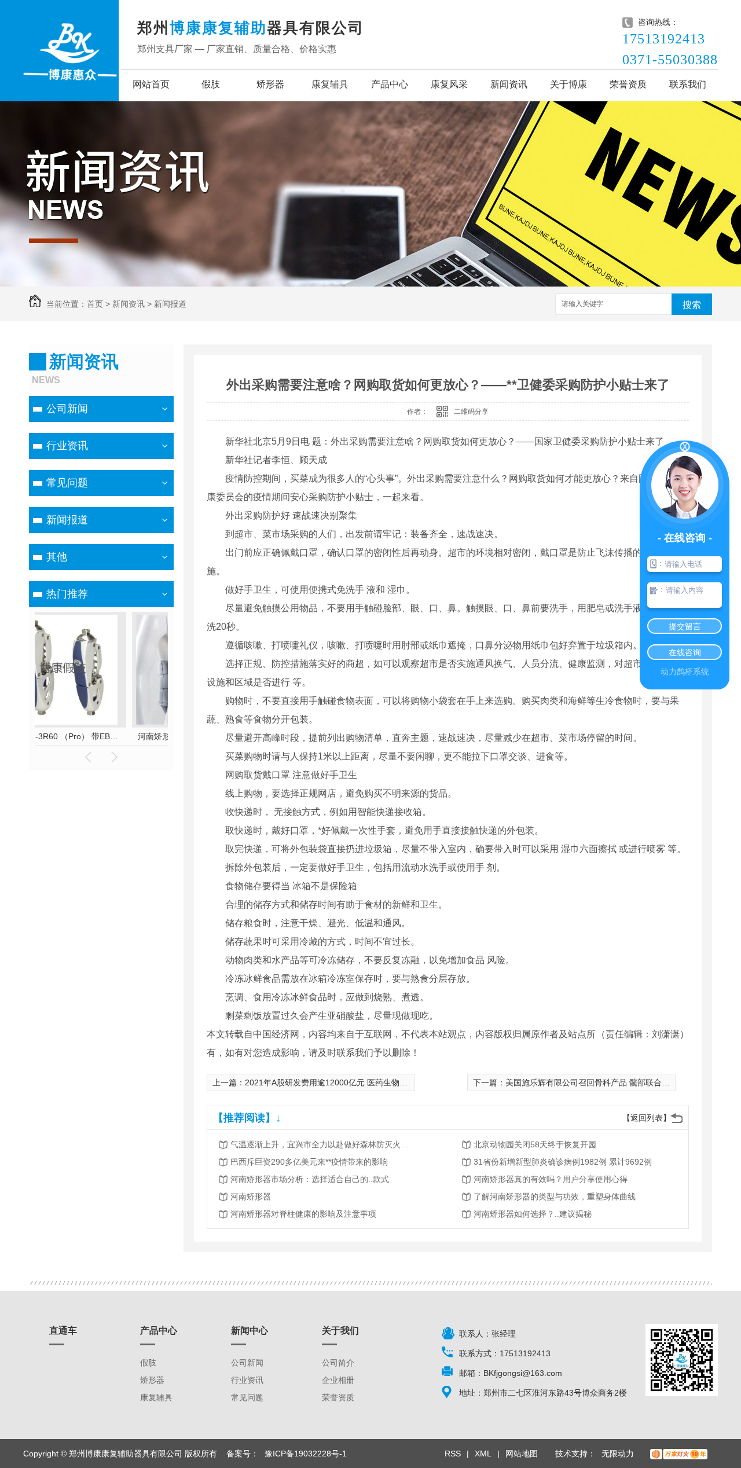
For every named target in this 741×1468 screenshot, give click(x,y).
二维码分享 (471, 412)
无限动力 (617, 1453)
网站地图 (521, 1453)
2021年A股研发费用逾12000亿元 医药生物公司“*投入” (343, 1082)
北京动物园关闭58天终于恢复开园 (535, 1144)
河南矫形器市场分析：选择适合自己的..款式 (309, 1179)
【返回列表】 (646, 1117)
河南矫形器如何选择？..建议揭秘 (533, 1214)
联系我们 (687, 84)
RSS (453, 1453)
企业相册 (338, 1380)
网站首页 (151, 84)
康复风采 (449, 84)
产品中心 (389, 84)
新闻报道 (170, 304)
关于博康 (568, 84)
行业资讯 (67, 446)
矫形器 (270, 84)
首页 (95, 304)
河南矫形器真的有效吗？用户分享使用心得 (551, 1179)
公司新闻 (67, 408)
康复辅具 (330, 84)
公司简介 (338, 1362)
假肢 (210, 84)
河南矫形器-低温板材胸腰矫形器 (101, 736)
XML (483, 1453)
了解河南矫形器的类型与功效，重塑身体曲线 (555, 1196)
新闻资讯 (508, 84)
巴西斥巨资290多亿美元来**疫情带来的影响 (309, 1161)
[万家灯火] (678, 1453)
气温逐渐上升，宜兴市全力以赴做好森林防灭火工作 (323, 1144)
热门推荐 (67, 594)
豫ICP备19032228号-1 (306, 1453)
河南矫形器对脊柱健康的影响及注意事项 (303, 1214)
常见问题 (67, 483)
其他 (56, 557)
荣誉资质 (628, 84)
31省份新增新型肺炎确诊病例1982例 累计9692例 (563, 1161)
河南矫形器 (250, 1196)
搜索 (692, 305)
